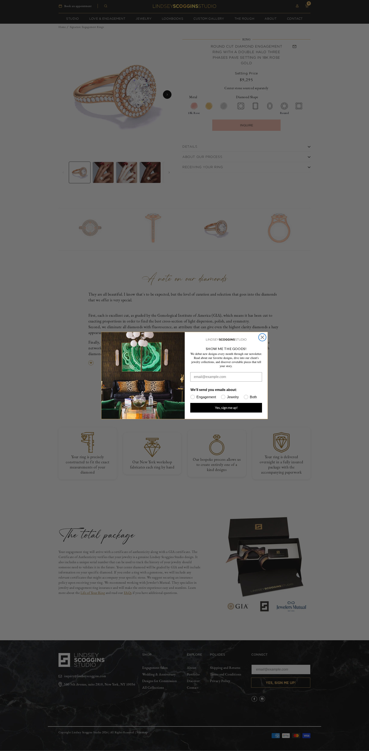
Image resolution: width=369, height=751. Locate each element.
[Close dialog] (262, 337)
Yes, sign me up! (226, 407)
